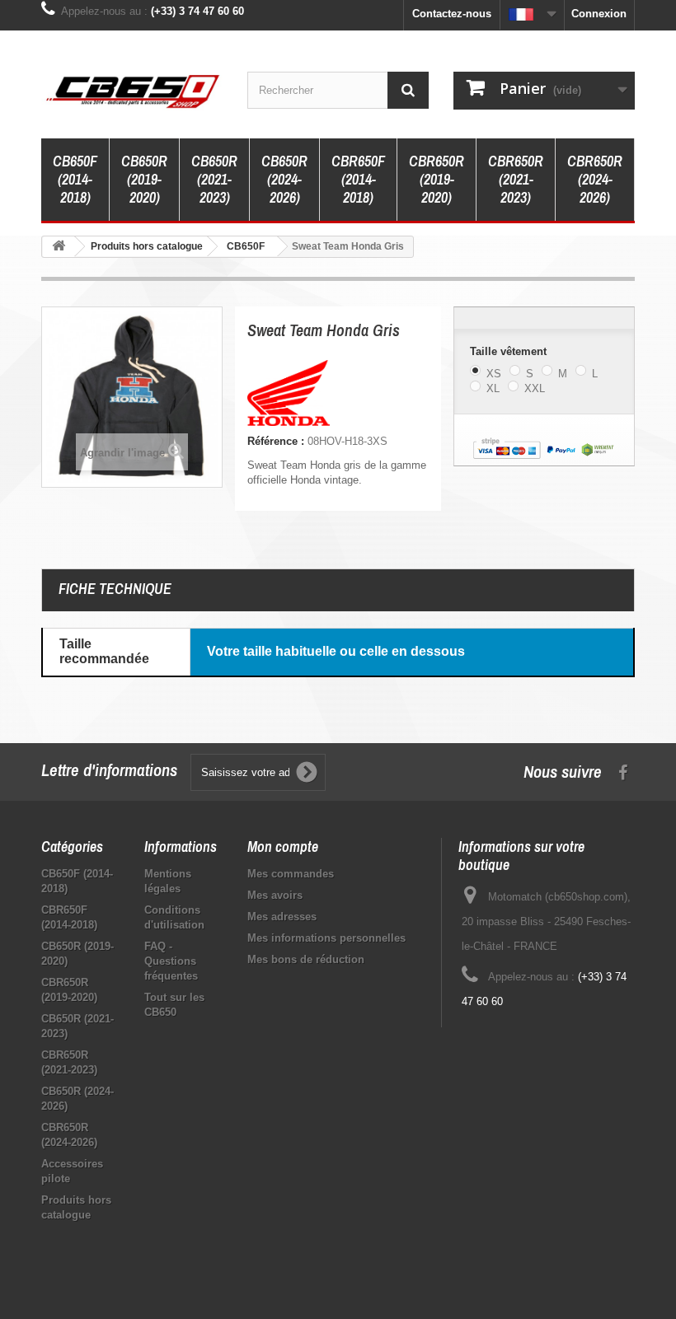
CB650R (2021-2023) (214, 179)
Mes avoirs (275, 895)
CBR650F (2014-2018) (358, 179)
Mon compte (282, 846)
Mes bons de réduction (305, 959)
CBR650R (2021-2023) (515, 179)
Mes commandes (290, 874)
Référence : (275, 441)
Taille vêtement (510, 351)
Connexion (599, 13)
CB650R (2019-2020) (144, 179)
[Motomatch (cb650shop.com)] (132, 90)
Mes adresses (282, 916)
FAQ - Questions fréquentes (171, 961)
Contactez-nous (451, 13)
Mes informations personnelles (326, 938)
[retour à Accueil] (58, 246)
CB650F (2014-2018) (75, 179)
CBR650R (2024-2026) (594, 179)
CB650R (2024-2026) (284, 179)
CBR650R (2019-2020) (436, 179)
